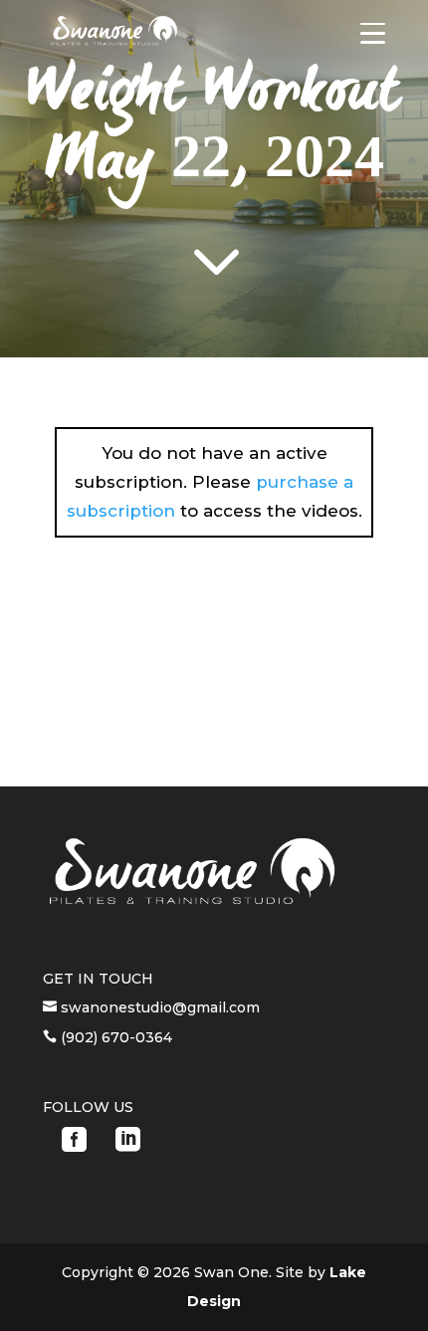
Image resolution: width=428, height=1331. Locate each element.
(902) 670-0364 (114, 1037)
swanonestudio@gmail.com (158, 1007)
